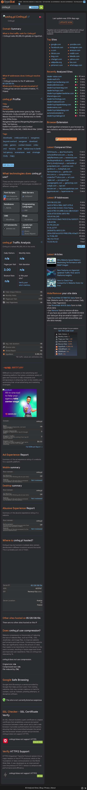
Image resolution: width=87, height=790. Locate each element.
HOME (20, 2)
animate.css (10, 229)
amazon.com (75, 50)
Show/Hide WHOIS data (61, 305)
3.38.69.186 (51, 222)
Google (16, 679)
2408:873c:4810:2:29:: (56, 230)
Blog (41, 788)
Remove (55, 310)
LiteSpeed (28, 196)
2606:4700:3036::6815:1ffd (58, 214)
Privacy (47, 788)
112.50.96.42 (52, 242)
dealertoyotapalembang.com (59, 105)
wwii (28, 152)
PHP (26, 210)
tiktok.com (55, 53)
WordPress (10, 220)
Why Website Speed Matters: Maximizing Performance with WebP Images (69, 262)
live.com (73, 62)
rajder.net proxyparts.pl (58, 180)
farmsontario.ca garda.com (59, 172)
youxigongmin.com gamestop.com (62, 183)
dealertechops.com (55, 90)
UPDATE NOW (66, 22)
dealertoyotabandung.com (58, 110)
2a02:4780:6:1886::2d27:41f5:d (60, 205)
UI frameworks (10, 225)
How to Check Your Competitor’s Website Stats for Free (70, 283)
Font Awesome (11, 196)
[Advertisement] (23, 56)
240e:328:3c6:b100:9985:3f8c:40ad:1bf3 (64, 233)
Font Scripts (9, 193)
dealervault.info (53, 79)
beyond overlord (10, 141)
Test (40, 776)
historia (12, 149)
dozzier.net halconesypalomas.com (62, 189)
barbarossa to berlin (32, 149)
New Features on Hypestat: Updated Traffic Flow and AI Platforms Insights (68, 273)
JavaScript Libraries (27, 226)
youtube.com (75, 44)
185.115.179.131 (53, 239)
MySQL (8, 208)
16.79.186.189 (52, 236)
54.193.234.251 (53, 225)
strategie (36, 152)
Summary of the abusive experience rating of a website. (20, 514)
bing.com (54, 56)
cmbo (36, 145)
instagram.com (76, 47)
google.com (56, 44)
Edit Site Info (8, 165)
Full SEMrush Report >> (34, 447)
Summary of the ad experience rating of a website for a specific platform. (22, 460)
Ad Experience (16, 454)
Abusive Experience (19, 508)
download (33, 141)
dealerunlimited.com (55, 85)
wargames (35, 138)
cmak (19, 149)
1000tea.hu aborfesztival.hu (60, 152)
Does (22, 630)
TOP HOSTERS (46, 2)
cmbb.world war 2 (21, 138)
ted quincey (8, 152)
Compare (34, 7)
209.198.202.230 (54, 202)
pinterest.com (57, 65)
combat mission (24, 145)
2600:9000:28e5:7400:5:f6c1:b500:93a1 (64, 219)
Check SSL (37, 742)
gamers (13, 145)
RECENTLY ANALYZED (35, 2)
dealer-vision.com (54, 76)
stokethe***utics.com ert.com (60, 177)
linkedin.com (75, 56)
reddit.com (74, 53)
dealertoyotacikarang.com (58, 82)
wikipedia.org (56, 62)
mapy (12, 156)
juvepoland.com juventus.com (60, 166)
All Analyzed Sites (31, 788)
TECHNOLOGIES (78, 2)
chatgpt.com (56, 59)
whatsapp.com (76, 65)
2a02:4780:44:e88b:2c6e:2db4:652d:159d (64, 211)
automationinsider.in (55, 113)
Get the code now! (66, 331)
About (53, 788)
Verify (16, 751)
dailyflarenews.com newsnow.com (62, 158)
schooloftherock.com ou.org (60, 155)
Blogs (24, 216)
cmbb (5, 145)
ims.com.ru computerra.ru (58, 174)
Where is (18, 540)
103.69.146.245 (53, 216)
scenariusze (19, 152)
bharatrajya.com (54, 96)
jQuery (27, 231)
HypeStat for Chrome (68, 139)
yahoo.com (74, 59)
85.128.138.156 (8, 84)
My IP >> (81, 246)
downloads (7, 138)
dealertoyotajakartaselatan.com (60, 93)
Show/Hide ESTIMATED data (63, 298)
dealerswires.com (54, 107)
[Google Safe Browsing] (4, 700)
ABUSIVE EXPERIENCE (66, 2)
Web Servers (28, 193)
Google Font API (12, 199)
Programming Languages (28, 205)
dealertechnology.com (56, 99)
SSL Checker (20, 713)
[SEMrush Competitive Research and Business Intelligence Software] (13, 368)
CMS (6, 216)
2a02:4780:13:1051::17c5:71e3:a (60, 208)
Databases (9, 204)
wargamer (23, 141)
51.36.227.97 (52, 228)
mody (5, 156)
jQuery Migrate (30, 234)
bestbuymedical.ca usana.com (60, 160)
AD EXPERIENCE (55, 2)
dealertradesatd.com (56, 102)
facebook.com (57, 47)
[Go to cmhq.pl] (29, 17)
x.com (53, 50)
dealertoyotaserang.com (57, 88)
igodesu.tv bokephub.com (58, 169)
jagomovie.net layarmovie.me (60, 191)
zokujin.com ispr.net (56, 186)
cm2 (5, 149)
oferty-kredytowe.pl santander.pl (61, 163)
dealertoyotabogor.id (56, 116)
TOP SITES (26, 2)
